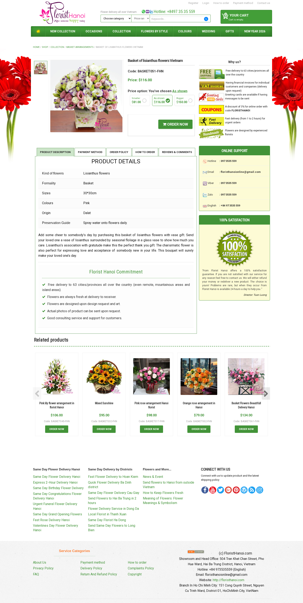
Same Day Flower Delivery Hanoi (56, 477)
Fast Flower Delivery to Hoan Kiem (113, 477)
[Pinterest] (220, 490)
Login (205, 3)
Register (193, 3)
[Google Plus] (228, 490)
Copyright (135, 574)
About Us (39, 562)
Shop (45, 47)
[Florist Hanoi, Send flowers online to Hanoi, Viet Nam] (65, 12)
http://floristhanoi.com (228, 580)
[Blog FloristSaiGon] (244, 490)
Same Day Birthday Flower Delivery (58, 488)
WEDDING (208, 31)
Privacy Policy (43, 568)
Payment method (243, 3)
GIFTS (229, 31)
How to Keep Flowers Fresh (163, 493)
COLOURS (185, 31)
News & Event (153, 477)
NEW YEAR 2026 (254, 31)
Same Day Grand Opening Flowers (57, 514)
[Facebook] (205, 490)
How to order (221, 3)
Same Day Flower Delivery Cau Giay (113, 493)
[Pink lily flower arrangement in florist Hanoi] (56, 376)
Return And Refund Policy (98, 574)
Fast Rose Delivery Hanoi (51, 520)
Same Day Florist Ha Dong (107, 520)
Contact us (263, 3)
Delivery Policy (91, 568)
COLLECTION (122, 31)
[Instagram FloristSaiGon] (259, 490)
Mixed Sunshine (104, 403)
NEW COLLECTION (62, 31)
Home (36, 47)
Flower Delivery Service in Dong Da (113, 509)
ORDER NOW (177, 124)
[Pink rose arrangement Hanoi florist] (151, 376)
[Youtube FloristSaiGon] (212, 490)
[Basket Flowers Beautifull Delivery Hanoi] (246, 376)
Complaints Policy (141, 568)
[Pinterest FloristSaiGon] (236, 490)
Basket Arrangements (80, 47)
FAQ (36, 574)
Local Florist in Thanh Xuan (107, 514)
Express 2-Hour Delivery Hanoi (55, 482)
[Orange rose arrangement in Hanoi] (199, 376)
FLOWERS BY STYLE (154, 31)
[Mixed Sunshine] (104, 376)
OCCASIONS (94, 31)
